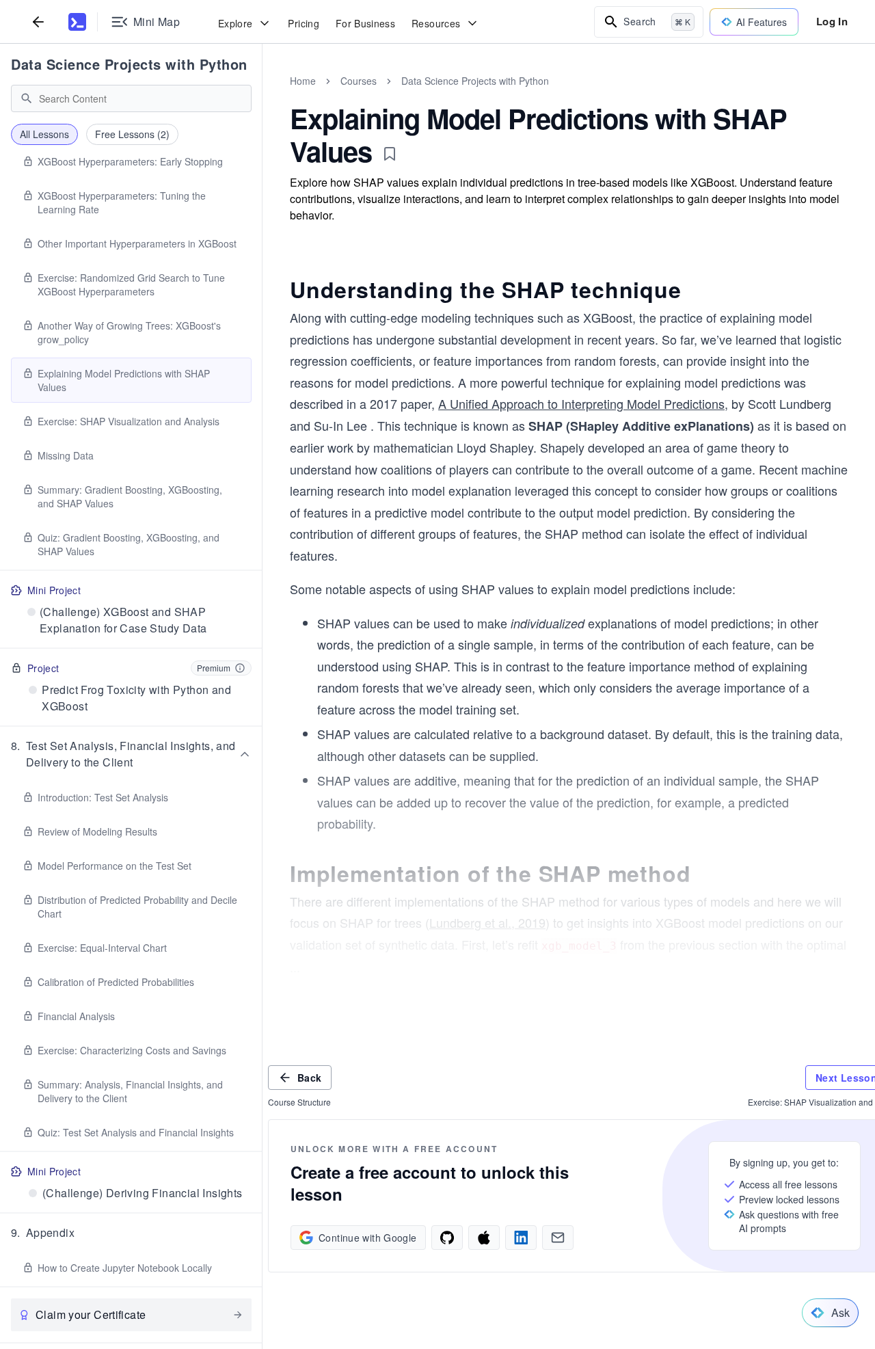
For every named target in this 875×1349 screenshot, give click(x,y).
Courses (358, 81)
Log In (832, 21)
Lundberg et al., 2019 (487, 922)
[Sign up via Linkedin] (521, 1237)
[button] (131, 754)
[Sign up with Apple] (484, 1237)
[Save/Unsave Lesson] (390, 154)
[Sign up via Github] (447, 1237)
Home (303, 81)
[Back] (38, 21)
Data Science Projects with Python (129, 64)
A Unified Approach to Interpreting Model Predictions (581, 403)
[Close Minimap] (262, 96)
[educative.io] (77, 22)
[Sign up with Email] (558, 1237)
